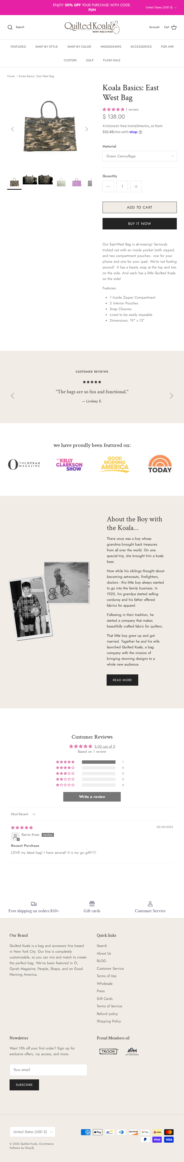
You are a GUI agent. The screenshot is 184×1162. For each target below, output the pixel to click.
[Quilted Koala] (92, 27)
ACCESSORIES (141, 47)
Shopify (29, 1148)
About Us (104, 953)
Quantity (110, 176)
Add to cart (139, 207)
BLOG (101, 960)
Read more (122, 680)
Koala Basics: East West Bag (36, 76)
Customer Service (110, 968)
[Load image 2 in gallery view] (49, 126)
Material (109, 146)
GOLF (90, 60)
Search (102, 945)
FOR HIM (167, 47)
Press (101, 991)
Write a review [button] (92, 796)
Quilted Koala (29, 1144)
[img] (22, 827)
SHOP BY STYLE (46, 47)
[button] (114, 109)
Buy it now (139, 223)
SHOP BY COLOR (79, 47)
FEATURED (18, 47)
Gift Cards (105, 998)
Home (11, 76)
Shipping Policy (109, 1021)
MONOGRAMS (111, 47)
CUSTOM (70, 60)
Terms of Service (109, 1006)
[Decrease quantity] (108, 186)
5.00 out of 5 (104, 746)
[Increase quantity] (136, 186)
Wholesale (105, 983)
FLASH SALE (112, 60)
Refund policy (107, 1013)
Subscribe (24, 1084)
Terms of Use (106, 976)
